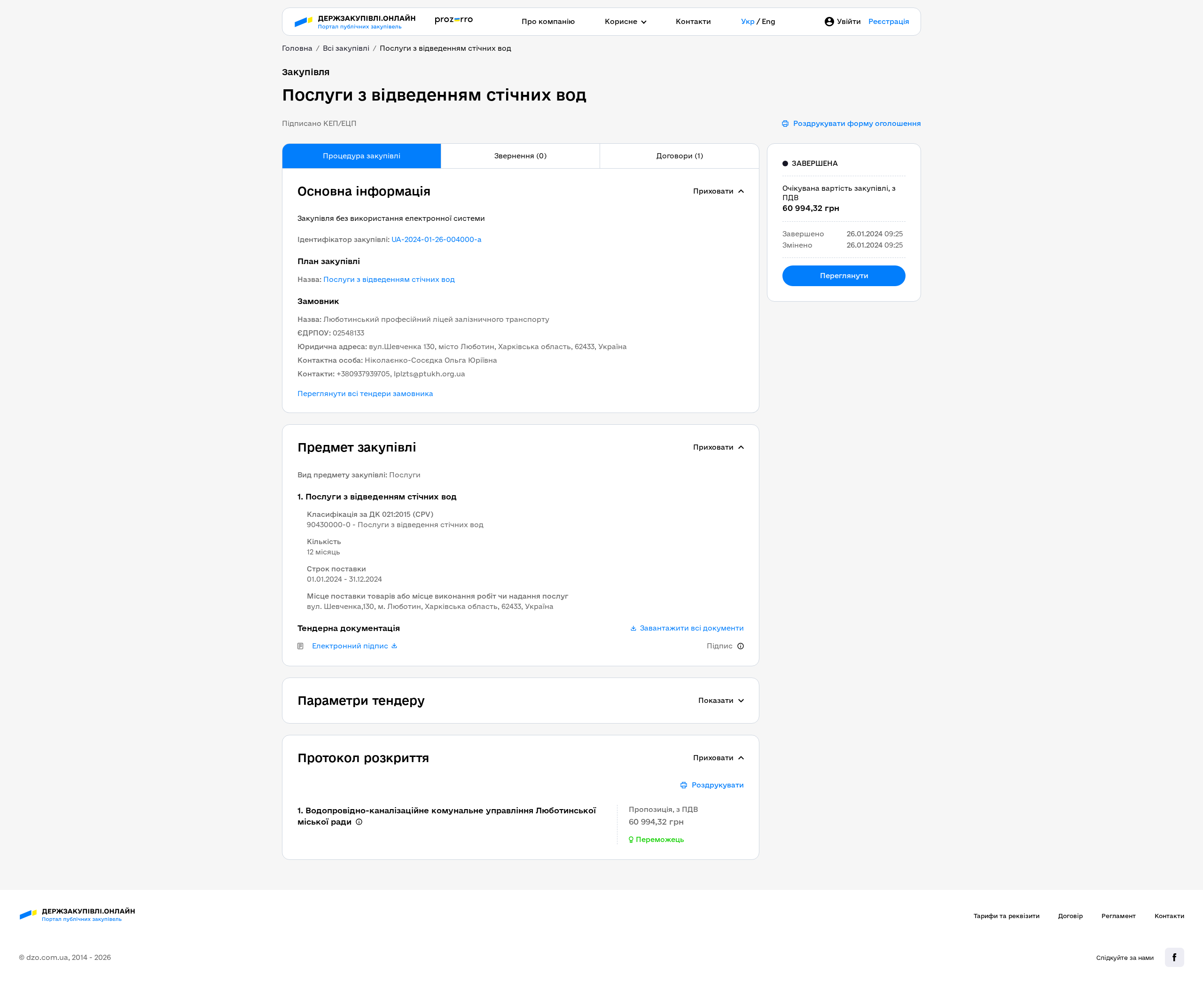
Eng (768, 21)
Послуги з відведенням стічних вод (389, 279)
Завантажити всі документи (692, 628)
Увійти (849, 21)
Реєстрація (888, 21)
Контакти (693, 21)
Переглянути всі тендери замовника (365, 393)
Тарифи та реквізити (1006, 915)
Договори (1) (679, 156)
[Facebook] (1174, 957)
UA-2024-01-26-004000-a (436, 239)
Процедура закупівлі (361, 156)
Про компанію (548, 21)
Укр (748, 21)
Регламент (1118, 915)
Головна (297, 48)
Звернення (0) (520, 156)
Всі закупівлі (346, 48)
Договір (1070, 915)
